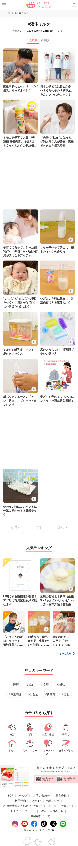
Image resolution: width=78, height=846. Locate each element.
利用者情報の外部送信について (23, 805)
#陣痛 (15, 684)
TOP (10, 795)
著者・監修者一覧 (52, 811)
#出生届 (33, 694)
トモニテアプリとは (23, 811)
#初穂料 (50, 694)
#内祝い (61, 684)
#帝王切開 (15, 694)
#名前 (65, 694)
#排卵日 (45, 684)
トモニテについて (59, 805)
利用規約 (20, 800)
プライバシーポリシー (45, 800)
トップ (6, 13)
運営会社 (61, 795)
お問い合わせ (41, 795)
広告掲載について (39, 816)
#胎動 (29, 684)
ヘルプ (23, 795)
